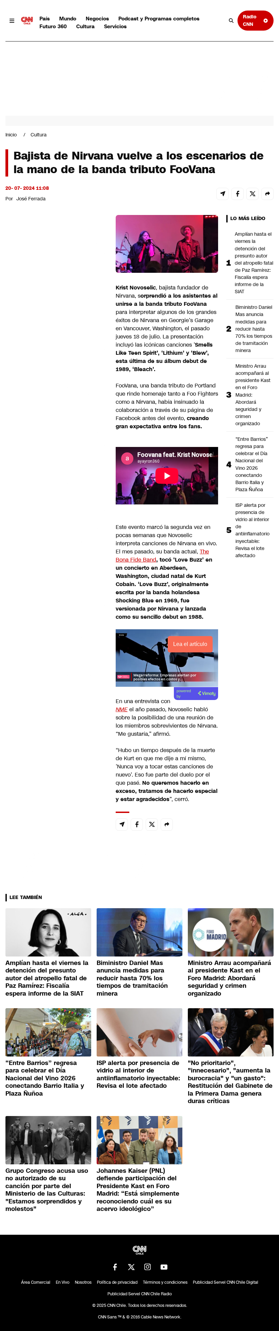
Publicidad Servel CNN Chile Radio (140, 1294)
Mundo (67, 18)
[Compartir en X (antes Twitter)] (252, 194)
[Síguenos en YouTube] (164, 1267)
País (44, 18)
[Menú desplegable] (11, 20)
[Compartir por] (267, 194)
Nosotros (83, 1282)
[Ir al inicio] (27, 21)
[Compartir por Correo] (222, 194)
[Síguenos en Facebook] (115, 1267)
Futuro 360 (53, 26)
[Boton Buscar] (231, 21)
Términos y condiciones (165, 1282)
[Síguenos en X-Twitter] (131, 1267)
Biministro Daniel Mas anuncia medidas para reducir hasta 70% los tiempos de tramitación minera (253, 329)
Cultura (85, 26)
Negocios (97, 18)
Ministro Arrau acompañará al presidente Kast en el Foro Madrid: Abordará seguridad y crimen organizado (252, 395)
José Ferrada (31, 198)
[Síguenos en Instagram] (147, 1267)
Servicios (115, 26)
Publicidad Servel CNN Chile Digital (225, 1282)
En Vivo (62, 1282)
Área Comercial (35, 1282)
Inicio (11, 134)
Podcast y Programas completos (158, 18)
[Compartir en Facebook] (237, 194)
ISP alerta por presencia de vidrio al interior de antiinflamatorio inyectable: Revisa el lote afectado (252, 530)
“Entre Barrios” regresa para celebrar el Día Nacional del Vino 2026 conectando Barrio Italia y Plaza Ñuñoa (251, 464)
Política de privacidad (117, 1282)
